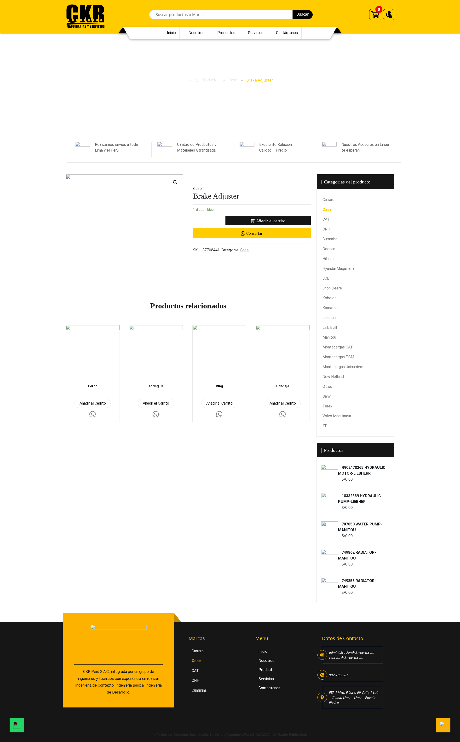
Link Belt (329, 327)
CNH (326, 229)
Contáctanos (287, 32)
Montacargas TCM (338, 357)
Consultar (254, 233)
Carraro (328, 199)
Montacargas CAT (337, 347)
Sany (326, 396)
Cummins (330, 239)
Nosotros (196, 32)
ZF (324, 426)
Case (233, 80)
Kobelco (329, 298)
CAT (326, 219)
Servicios (255, 32)
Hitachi (328, 258)
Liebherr (329, 317)
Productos (226, 32)
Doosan (328, 249)
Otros (327, 386)
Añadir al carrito (271, 221)
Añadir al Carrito (93, 403)
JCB (325, 278)
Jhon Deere (332, 288)
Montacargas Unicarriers (342, 367)
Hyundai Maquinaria (338, 268)
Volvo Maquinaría (336, 416)
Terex (327, 406)
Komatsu (330, 308)
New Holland (333, 376)
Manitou (329, 337)
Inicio (171, 32)
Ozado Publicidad (292, 734)
